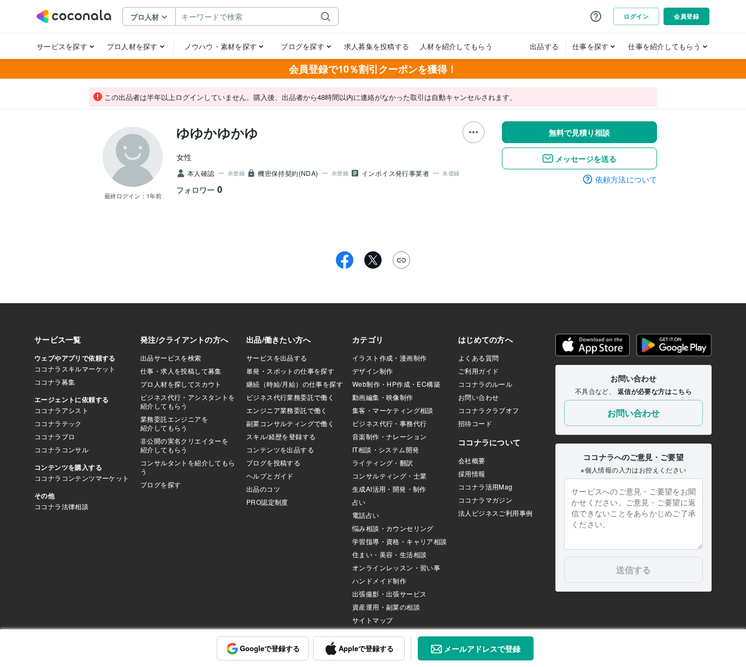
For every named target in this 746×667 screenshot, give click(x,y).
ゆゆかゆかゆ (217, 132)
